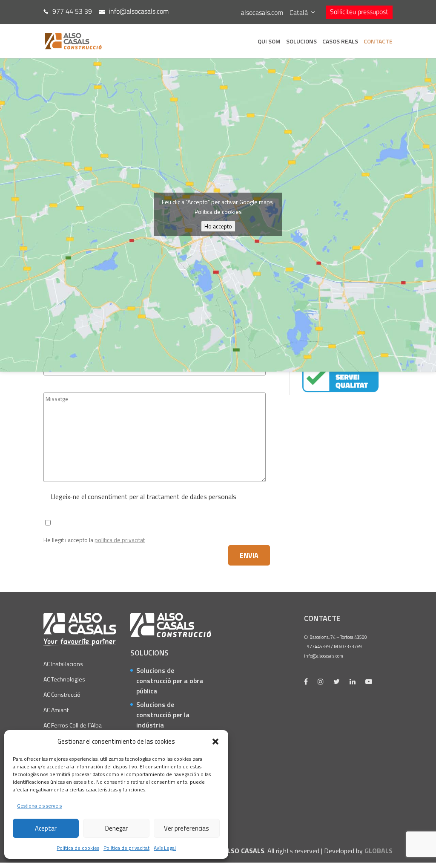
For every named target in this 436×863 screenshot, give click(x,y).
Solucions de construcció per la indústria (162, 714)
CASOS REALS (340, 42)
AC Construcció (61, 694)
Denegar (116, 828)
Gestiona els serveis (39, 806)
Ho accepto (218, 226)
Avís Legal (165, 848)
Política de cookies (78, 848)
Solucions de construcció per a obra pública (169, 680)
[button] (215, 741)
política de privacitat (120, 539)
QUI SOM (269, 42)
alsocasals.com (262, 12)
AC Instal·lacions (63, 663)
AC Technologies (64, 679)
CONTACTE (378, 42)
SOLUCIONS (301, 42)
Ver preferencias (186, 828)
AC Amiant (56, 709)
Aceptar (46, 828)
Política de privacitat (126, 848)
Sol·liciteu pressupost (359, 11)
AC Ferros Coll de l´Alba (72, 725)
